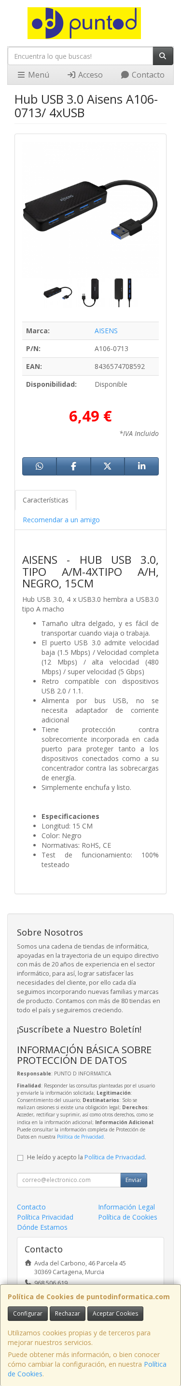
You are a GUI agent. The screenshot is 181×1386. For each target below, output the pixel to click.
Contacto (147, 74)
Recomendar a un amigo (61, 519)
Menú (37, 74)
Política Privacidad (45, 1217)
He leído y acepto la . (86, 1157)
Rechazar (67, 1313)
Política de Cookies (127, 1217)
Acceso (89, 74)
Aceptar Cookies (115, 1313)
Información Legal (126, 1206)
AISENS (106, 330)
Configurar (27, 1313)
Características (46, 499)
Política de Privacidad (80, 1136)
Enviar (133, 1180)
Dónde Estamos (42, 1227)
